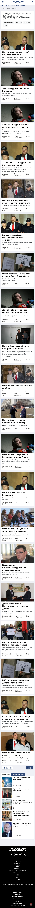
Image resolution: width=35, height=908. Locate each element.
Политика (17, 864)
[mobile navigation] (2, 2)
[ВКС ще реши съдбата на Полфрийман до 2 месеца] (17, 630)
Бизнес (17, 875)
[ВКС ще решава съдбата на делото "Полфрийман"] (17, 668)
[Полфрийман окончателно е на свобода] (17, 374)
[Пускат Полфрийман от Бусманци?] (17, 481)
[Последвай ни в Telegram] (24, 854)
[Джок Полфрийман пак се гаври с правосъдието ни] (17, 298)
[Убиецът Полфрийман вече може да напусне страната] (17, 113)
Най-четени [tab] (6, 774)
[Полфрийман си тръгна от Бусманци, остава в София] (17, 443)
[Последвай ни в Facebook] (11, 854)
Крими (5, 26)
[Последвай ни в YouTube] (16, 854)
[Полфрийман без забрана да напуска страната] (17, 741)
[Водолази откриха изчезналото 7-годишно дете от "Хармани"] (7, 804)
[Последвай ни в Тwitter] (20, 854)
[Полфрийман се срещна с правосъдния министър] (17, 408)
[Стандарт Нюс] (17, 851)
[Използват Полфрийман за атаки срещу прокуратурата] (17, 188)
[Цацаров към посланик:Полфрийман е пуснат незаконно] (17, 553)
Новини (3, 8)
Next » (29, 767)
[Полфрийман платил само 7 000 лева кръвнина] (17, 40)
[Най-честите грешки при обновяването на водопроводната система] (7, 816)
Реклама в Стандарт (17, 899)
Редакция (17, 894)
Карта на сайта (17, 903)
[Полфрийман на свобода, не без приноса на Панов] (17, 334)
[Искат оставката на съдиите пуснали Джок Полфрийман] (17, 262)
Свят (17, 877)
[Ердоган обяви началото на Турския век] (7, 793)
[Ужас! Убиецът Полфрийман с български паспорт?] (17, 151)
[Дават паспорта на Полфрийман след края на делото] (17, 592)
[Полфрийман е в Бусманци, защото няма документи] (17, 517)
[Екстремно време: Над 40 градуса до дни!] (7, 782)
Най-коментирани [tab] (18, 774)
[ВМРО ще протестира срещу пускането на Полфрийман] (17, 705)
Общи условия (17, 892)
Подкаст (17, 868)
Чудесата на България (17, 870)
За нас (17, 890)
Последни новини (8, 22)
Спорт (17, 879)
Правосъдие (27, 22)
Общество (19, 22)
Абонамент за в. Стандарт (17, 906)
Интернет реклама (17, 897)
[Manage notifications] (31, 904)
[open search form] (32, 2)
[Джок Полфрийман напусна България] (17, 77)
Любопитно (17, 873)
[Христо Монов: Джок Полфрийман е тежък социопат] (17, 223)
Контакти (17, 901)
